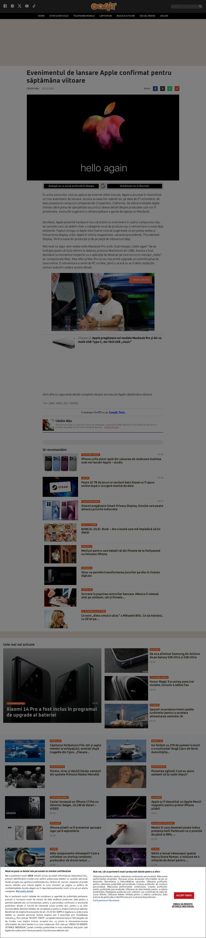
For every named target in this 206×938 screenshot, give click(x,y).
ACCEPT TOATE (184, 895)
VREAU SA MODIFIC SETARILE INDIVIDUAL (183, 905)
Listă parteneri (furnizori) (106, 901)
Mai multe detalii (24, 891)
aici (14, 918)
